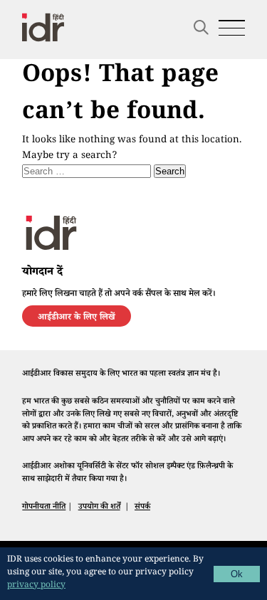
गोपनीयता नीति (44, 507)
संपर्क (142, 507)
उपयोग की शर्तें (99, 507)
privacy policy (36, 586)
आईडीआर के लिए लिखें (76, 318)
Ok (237, 574)
